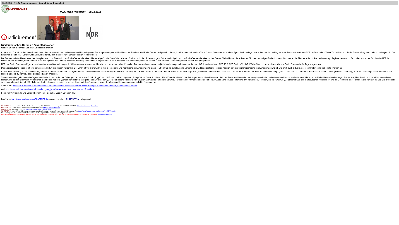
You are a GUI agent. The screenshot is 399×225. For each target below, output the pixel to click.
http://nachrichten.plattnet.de (87, 106)
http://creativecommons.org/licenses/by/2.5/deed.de (97, 111)
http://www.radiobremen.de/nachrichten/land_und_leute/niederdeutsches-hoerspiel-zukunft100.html (50, 89)
